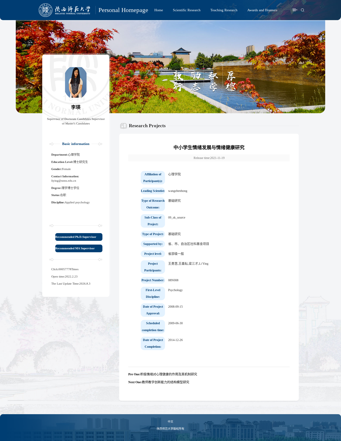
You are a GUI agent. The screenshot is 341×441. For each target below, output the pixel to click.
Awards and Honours (262, 10)
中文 (170, 421)
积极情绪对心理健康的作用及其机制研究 (162, 374)
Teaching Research (223, 10)
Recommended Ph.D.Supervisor (75, 236)
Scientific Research (186, 10)
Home (158, 10)
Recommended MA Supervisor (75, 248)
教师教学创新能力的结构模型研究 (158, 382)
